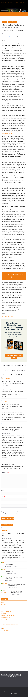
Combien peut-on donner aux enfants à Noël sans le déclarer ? (15, 563)
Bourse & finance (4, 604)
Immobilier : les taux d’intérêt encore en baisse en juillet (17, 592)
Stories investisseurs (5, 622)
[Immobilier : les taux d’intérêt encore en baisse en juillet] (5, 593)
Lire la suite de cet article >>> (8, 316)
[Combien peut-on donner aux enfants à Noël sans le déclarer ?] (2, 565)
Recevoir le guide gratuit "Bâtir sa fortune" (15, 356)
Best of (2, 602)
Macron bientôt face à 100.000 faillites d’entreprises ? (13, 578)
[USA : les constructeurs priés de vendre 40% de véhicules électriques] (6, 378)
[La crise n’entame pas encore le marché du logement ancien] (3, 572)
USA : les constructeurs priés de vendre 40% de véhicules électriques (13, 382)
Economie (4, 21)
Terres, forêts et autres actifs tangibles (9, 624)
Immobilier (3, 613)
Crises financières (5, 606)
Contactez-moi (14, 5)
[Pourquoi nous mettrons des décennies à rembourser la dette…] (4, 401)
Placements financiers (6, 619)
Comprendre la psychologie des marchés (15, 370)
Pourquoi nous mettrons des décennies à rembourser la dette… (12, 405)
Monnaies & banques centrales (8, 615)
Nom (2, 490)
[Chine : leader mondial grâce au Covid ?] (14, 528)
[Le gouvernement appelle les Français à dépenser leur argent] (4, 586)
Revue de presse (23, 2)
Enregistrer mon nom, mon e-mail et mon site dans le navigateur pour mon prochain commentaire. (13, 513)
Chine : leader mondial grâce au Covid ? (13, 534)
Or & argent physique (5, 617)
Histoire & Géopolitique (12, 21)
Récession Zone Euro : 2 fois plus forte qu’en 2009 (14, 366)
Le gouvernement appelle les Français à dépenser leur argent (16, 585)
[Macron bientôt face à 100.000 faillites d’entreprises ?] (2, 579)
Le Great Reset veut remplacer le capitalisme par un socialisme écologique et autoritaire (12, 429)
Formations (16, 2)
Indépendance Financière (6, 2)
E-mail (3, 496)
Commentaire (5, 472)
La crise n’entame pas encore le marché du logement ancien (15, 570)
